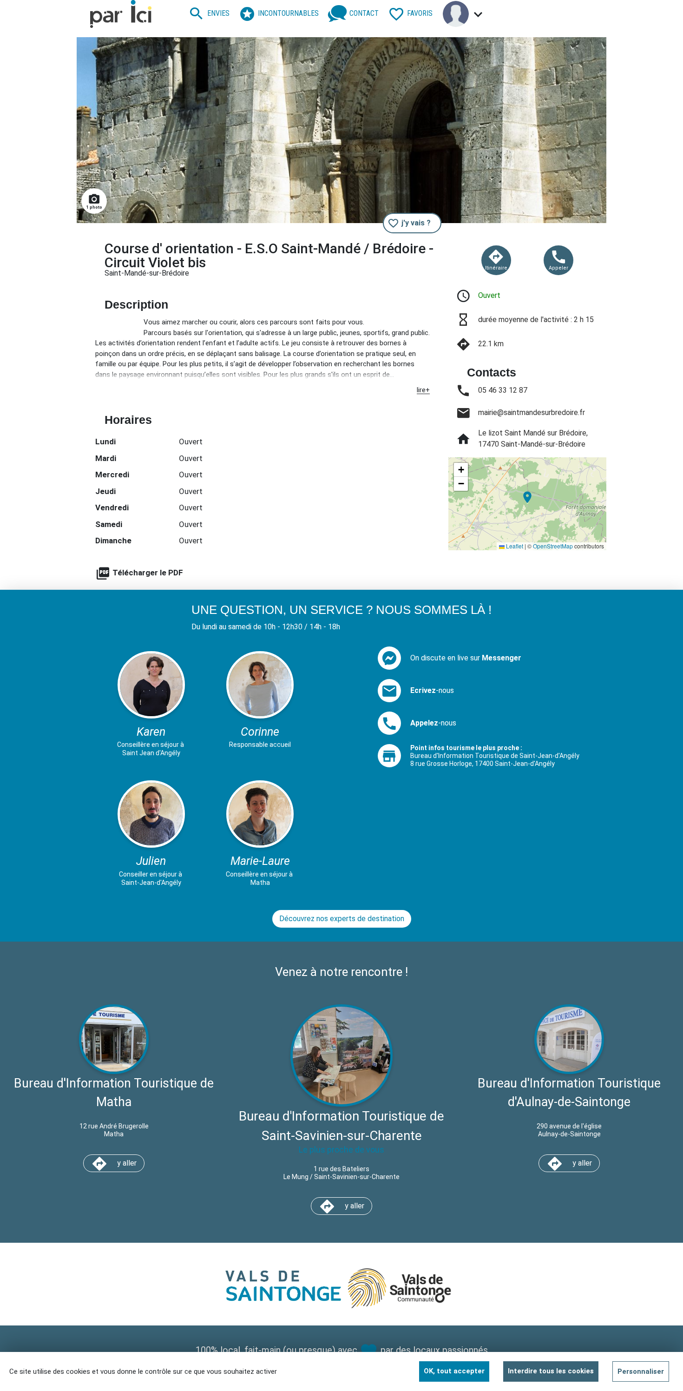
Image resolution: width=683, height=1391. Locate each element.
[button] (527, 497)
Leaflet (514, 546)
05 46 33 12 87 (502, 390)
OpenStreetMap (553, 546)
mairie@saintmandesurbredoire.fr (531, 412)
